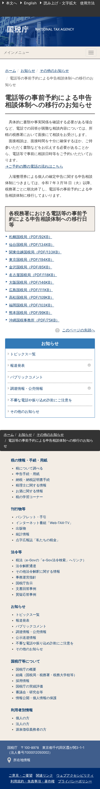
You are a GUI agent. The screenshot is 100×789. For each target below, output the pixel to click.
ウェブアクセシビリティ (75, 775)
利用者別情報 (22, 710)
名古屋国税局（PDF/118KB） (33, 275)
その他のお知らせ (54, 70)
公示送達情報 (26, 638)
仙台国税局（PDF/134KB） (31, 244)
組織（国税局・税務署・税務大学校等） (46, 675)
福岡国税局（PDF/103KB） (31, 305)
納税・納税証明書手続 (33, 480)
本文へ (11, 3)
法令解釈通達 (26, 566)
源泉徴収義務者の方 (31, 729)
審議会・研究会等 (29, 692)
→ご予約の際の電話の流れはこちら (34, 166)
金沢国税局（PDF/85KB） (30, 267)
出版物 (21, 528)
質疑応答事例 (26, 594)
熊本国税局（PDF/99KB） (30, 312)
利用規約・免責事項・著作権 (32, 781)
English (30, 3)
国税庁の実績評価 (29, 686)
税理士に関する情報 (31, 485)
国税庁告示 (24, 583)
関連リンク (44, 775)
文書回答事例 (26, 589)
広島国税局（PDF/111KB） (31, 290)
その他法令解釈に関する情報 (38, 571)
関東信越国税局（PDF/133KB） (35, 252)
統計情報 (22, 534)
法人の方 (22, 724)
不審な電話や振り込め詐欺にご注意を (41, 400)
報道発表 (17, 366)
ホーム (10, 70)
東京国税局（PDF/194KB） (31, 259)
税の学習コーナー (29, 497)
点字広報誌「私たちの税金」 (38, 540)
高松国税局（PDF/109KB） (31, 297)
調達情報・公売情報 (26, 389)
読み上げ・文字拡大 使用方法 (69, 3)
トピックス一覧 (23, 354)
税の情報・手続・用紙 (29, 460)
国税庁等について (25, 661)
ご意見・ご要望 (21, 775)
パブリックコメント (26, 377)
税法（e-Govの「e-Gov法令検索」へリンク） (51, 560)
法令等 (16, 552)
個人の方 (22, 718)
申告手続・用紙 (28, 474)
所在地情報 (21, 760)
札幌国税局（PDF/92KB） (30, 236)
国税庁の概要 (26, 669)
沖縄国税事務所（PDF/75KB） (34, 320)
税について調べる (29, 468)
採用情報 (22, 681)
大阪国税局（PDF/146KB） (31, 282)
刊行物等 (18, 509)
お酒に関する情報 (29, 491)
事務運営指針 (26, 577)
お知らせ (28, 70)
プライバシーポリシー (75, 781)
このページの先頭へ (78, 330)
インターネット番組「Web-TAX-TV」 (44, 523)
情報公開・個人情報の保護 (36, 698)
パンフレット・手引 (31, 517)
